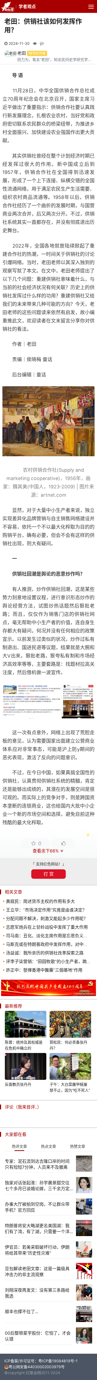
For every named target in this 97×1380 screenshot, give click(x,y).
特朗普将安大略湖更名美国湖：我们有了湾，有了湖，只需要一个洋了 (37, 1228)
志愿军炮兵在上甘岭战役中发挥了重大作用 (47, 927)
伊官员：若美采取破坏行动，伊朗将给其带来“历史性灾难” (37, 1250)
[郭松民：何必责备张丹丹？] (70, 1025)
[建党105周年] (48, 994)
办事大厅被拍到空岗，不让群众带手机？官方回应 (37, 1207)
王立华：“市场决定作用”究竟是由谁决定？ (46, 910)
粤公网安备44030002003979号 (37, 1366)
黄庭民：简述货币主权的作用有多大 (40, 901)
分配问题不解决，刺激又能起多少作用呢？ (47, 918)
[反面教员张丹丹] (25, 1067)
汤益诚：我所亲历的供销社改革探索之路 (45, 953)
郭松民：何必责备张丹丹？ (68, 1045)
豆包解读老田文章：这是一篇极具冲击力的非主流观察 (37, 1271)
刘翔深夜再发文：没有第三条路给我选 (37, 1293)
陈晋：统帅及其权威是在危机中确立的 (24, 1045)
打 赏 (49, 874)
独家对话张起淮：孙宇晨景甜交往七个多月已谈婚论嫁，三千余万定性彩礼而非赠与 (37, 1186)
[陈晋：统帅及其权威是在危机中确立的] (25, 1025)
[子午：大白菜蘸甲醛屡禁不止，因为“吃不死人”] (70, 1067)
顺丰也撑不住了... (21, 1311)
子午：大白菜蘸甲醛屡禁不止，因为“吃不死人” (70, 1087)
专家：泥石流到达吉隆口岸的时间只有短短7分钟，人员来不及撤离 (37, 1164)
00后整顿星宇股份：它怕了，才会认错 (38, 1336)
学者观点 (27, 6)
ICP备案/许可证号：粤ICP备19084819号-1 (41, 1361)
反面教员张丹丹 (18, 1084)
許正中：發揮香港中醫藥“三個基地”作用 (44, 970)
